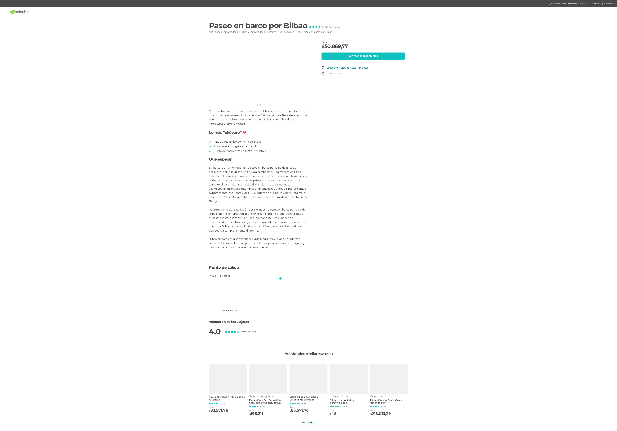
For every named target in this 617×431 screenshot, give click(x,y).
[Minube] (19, 11)
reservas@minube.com (605, 3)
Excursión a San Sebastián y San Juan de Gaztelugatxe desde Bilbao (266, 401)
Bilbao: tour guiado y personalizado (342, 401)
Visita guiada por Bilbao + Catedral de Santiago (305, 398)
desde (211, 407)
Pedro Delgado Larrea (227, 98)
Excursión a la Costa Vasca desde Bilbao (386, 401)
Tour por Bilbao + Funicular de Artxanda (227, 398)
